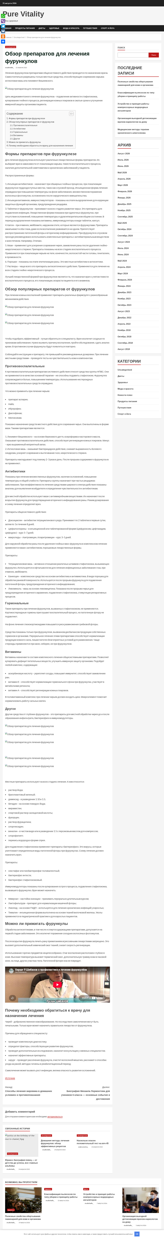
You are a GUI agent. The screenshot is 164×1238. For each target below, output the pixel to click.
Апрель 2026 (124, 179)
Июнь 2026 (123, 166)
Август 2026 (124, 154)
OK (137, 1234)
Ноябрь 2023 (124, 299)
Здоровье (54, 28)
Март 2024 (123, 273)
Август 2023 (124, 311)
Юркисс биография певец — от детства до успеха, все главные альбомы (21, 1163)
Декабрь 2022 (124, 318)
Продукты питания (25, 28)
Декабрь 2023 (124, 292)
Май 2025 (122, 223)
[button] (70, 114)
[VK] (3, 31)
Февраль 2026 (125, 191)
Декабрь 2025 (124, 204)
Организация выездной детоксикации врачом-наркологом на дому (140, 1219)
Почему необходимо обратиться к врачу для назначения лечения (41, 145)
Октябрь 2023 (124, 305)
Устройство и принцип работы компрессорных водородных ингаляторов (133, 107)
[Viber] (3, 21)
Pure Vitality (23, 14)
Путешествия (90, 28)
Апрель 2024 (124, 267)
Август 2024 (124, 242)
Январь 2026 (124, 198)
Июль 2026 (123, 160)
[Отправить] (3, 41)
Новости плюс (125, 395)
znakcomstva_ (83, 1147)
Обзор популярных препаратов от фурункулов (31, 121)
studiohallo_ (9, 67)
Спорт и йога (107, 28)
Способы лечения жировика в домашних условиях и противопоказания (28, 1091)
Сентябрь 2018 (125, 343)
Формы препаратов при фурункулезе (27, 118)
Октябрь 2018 (124, 337)
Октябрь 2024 (124, 229)
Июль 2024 (123, 248)
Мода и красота (71, 28)
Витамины (18, 135)
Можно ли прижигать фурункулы (25, 142)
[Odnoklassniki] (3, 36)
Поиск (121, 48)
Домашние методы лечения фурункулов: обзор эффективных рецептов (55, 1143)
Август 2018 (124, 349)
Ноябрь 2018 (124, 330)
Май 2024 (122, 261)
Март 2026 (123, 185)
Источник (10, 1078)
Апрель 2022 (124, 324)
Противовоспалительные (25, 125)
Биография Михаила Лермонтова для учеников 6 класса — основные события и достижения (85, 1093)
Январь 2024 (124, 286)
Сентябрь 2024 (125, 236)
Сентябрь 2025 (125, 217)
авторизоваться (55, 1116)
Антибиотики (19, 128)
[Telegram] (3, 26)
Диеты (42, 28)
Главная (7, 28)
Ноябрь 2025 (124, 210)
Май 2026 (122, 172)
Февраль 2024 (125, 280)
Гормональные (20, 132)
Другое (16, 138)
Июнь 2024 (123, 254)
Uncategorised (10, 47)
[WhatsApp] (3, 15)
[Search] (160, 28)
